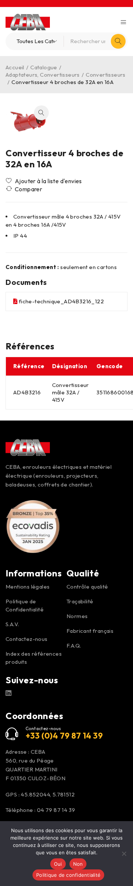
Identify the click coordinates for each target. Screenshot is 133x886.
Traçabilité (79, 601)
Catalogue (43, 67)
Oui (58, 864)
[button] (41, 112)
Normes (77, 616)
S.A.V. (12, 624)
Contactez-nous (27, 638)
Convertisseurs (106, 74)
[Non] (123, 853)
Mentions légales (28, 586)
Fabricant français (89, 630)
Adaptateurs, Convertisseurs (43, 74)
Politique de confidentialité (68, 875)
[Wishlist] (44, 181)
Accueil (15, 67)
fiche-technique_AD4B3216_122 (61, 301)
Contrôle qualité (87, 586)
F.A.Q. (73, 645)
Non (78, 864)
